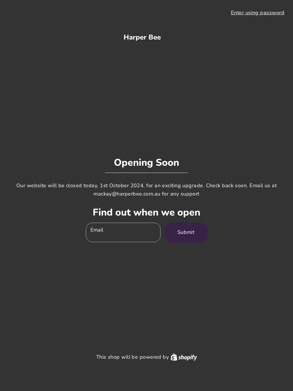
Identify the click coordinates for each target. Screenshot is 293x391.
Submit (186, 232)
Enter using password (257, 12)
